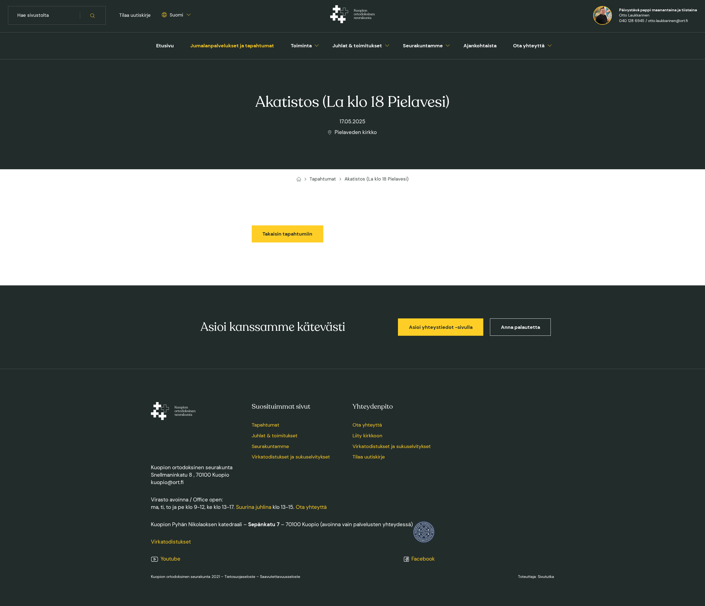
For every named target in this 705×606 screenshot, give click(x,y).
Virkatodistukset (171, 541)
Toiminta (301, 45)
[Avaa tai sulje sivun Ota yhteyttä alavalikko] (549, 44)
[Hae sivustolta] (93, 15)
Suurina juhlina (253, 507)
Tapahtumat (265, 425)
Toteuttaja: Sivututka (536, 576)
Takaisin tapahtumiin (287, 234)
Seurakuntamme (423, 45)
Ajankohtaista (480, 45)
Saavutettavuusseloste (280, 576)
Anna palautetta (520, 327)
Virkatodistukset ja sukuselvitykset (291, 457)
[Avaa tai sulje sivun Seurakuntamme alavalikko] (447, 44)
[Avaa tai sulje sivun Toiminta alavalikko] (316, 44)
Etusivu (165, 45)
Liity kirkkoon (367, 435)
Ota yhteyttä (528, 45)
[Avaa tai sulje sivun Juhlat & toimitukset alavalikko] (387, 44)
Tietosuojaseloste (239, 576)
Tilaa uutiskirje (135, 15)
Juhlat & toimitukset (357, 45)
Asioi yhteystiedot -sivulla (441, 327)
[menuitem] (165, 45)
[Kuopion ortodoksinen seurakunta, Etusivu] (352, 15)
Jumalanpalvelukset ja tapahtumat (232, 45)
